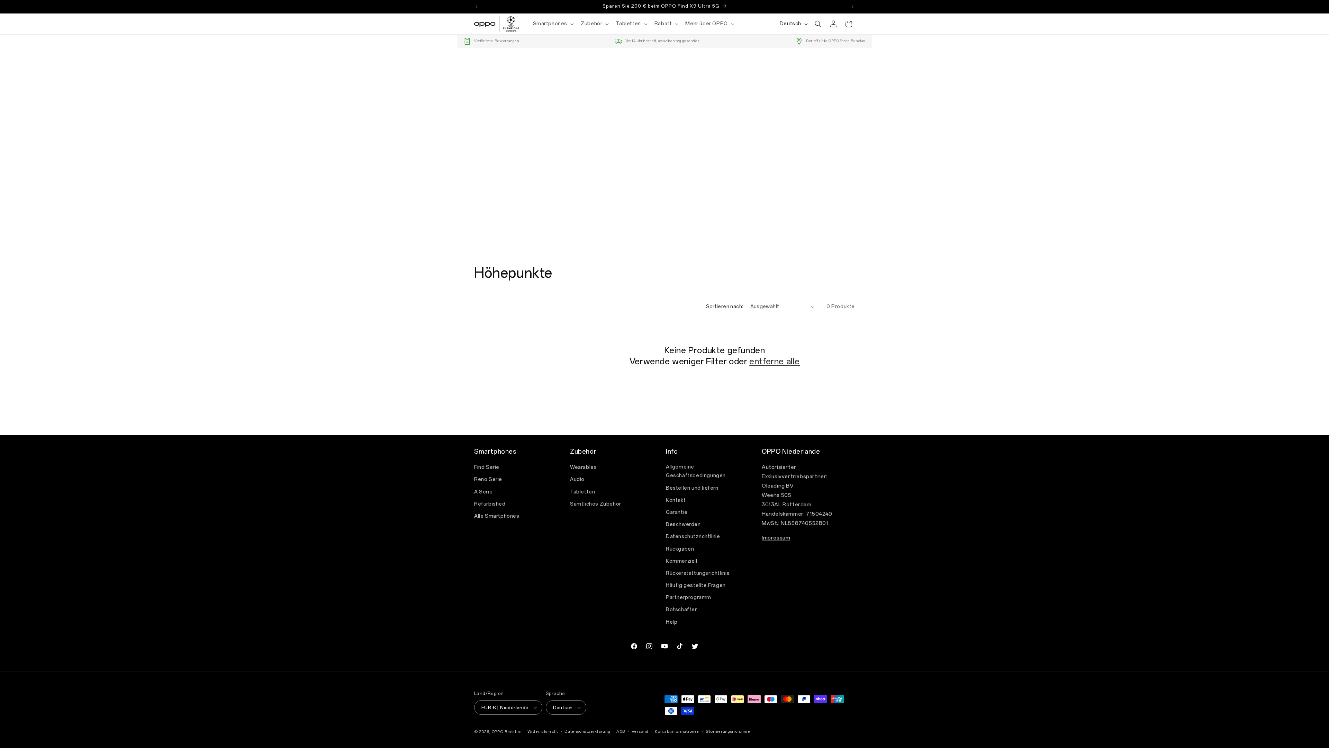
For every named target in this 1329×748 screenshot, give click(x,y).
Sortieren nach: (724, 307)
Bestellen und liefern (692, 488)
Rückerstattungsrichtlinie (698, 573)
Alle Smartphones (496, 516)
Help (671, 622)
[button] (553, 24)
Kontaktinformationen (677, 731)
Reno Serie (488, 479)
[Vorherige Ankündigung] (476, 6)
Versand (640, 731)
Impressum (776, 538)
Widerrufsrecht (542, 731)
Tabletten (582, 492)
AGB (620, 731)
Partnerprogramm (688, 597)
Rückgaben (680, 549)
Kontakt (676, 500)
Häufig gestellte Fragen (696, 585)
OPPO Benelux (506, 732)
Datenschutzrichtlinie (693, 537)
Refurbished (490, 504)
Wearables (583, 467)
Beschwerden (683, 524)
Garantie (677, 512)
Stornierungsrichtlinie (728, 731)
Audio (577, 479)
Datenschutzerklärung (587, 731)
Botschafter (681, 610)
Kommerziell (681, 561)
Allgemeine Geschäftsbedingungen (696, 471)
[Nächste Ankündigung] (852, 6)
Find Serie (486, 467)
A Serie (483, 492)
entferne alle (774, 361)
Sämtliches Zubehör (595, 504)
